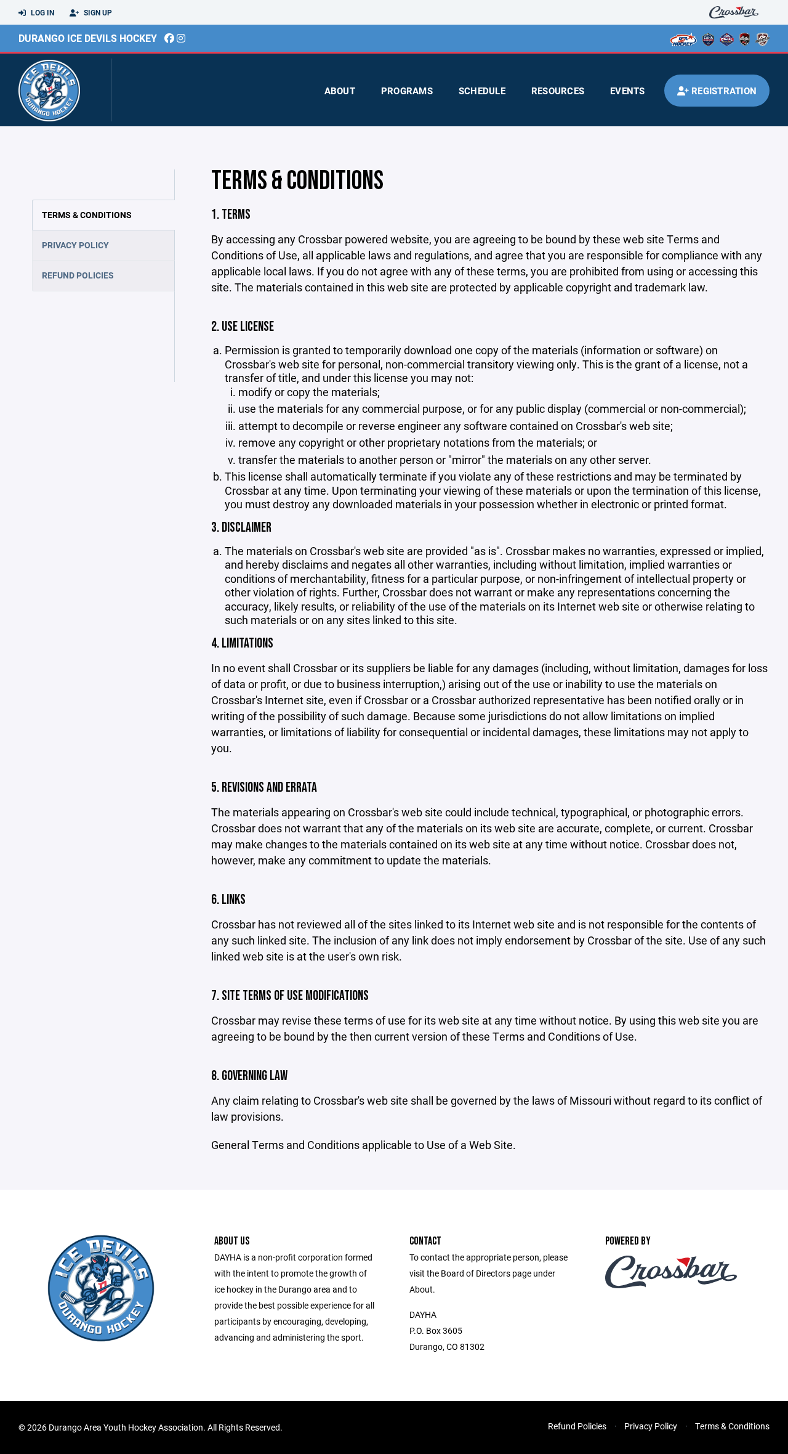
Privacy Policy (75, 245)
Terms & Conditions (87, 215)
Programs (407, 90)
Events (627, 90)
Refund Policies (78, 275)
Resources (557, 90)
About (339, 90)
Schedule (482, 90)
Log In (41, 12)
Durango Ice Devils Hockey (87, 37)
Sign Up (97, 12)
